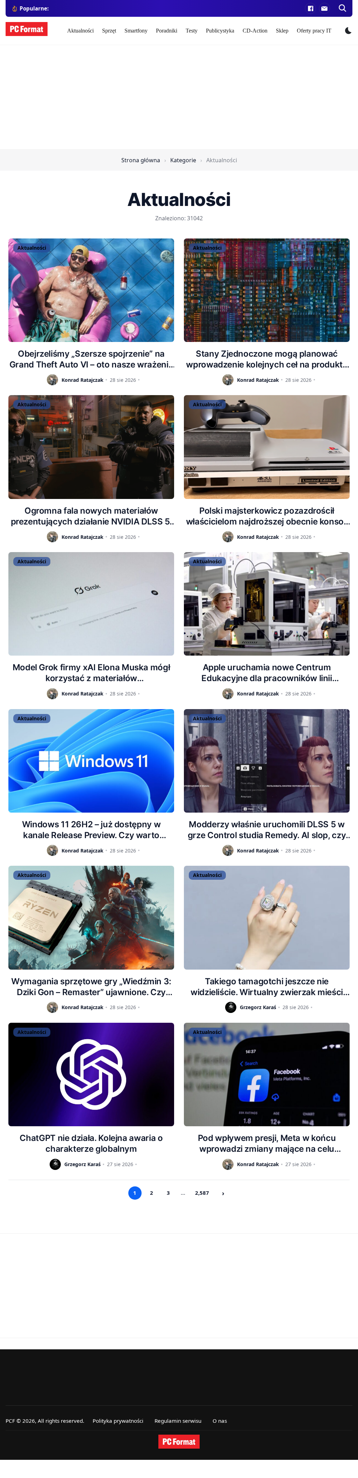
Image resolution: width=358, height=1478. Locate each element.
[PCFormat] (179, 1442)
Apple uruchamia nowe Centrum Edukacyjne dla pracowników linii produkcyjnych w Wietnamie (266, 673)
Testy (192, 31)
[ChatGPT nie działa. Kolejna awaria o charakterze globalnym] (91, 1074)
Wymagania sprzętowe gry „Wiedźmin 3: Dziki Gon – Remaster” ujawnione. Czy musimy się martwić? (91, 987)
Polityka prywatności (118, 1420)
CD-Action (255, 31)
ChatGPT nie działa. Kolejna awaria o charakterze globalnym (91, 1143)
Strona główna (140, 160)
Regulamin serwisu (178, 1420)
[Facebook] (310, 8)
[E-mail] (324, 8)
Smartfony (136, 31)
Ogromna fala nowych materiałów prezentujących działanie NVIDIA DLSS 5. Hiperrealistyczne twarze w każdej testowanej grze (91, 516)
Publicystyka (220, 31)
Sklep (282, 31)
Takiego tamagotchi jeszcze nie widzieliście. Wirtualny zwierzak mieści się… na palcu (267, 987)
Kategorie (183, 160)
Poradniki (166, 31)
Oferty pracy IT (314, 31)
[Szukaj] (342, 8)
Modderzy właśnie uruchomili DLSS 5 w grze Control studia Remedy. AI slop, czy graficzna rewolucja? (267, 830)
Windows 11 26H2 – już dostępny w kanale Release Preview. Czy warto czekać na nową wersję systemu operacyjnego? (91, 830)
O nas (220, 1420)
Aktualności (80, 31)
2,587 (202, 1192)
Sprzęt (109, 31)
